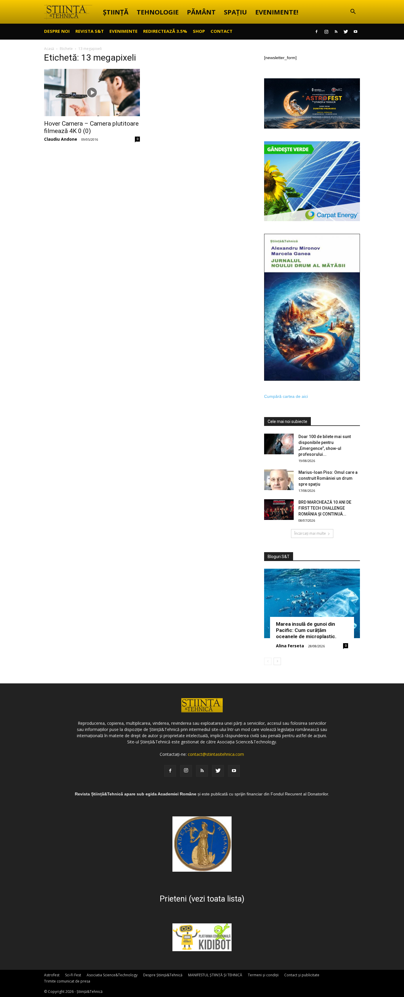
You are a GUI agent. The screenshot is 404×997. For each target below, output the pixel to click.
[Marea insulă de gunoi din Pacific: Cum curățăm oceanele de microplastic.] (312, 603)
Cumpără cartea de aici (286, 396)
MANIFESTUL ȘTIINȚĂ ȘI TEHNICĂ (215, 974)
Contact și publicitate (301, 974)
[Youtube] (355, 32)
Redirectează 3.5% (165, 31)
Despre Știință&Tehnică (162, 974)
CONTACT (221, 31)
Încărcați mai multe (310, 533)
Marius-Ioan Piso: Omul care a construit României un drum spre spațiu (328, 478)
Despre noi (57, 31)
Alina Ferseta (290, 646)
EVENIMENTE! (276, 11)
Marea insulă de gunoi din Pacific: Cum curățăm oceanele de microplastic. (306, 630)
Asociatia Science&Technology (112, 974)
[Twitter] (345, 32)
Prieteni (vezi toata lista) (202, 899)
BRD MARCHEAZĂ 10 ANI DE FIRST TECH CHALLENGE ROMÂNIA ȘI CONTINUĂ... (324, 508)
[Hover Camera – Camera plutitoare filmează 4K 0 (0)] (92, 92)
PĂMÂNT (201, 11)
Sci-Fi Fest (73, 974)
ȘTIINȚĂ (115, 11)
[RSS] (336, 32)
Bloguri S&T (279, 556)
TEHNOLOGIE (158, 11)
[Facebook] (316, 32)
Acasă (49, 48)
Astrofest (51, 974)
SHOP (199, 31)
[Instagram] (326, 32)
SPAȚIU (235, 11)
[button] (353, 12)
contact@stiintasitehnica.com (216, 754)
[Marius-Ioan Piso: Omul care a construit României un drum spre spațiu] (279, 479)
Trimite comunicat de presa (67, 981)
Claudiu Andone (60, 139)
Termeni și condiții (263, 974)
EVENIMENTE (123, 31)
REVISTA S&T (89, 31)
